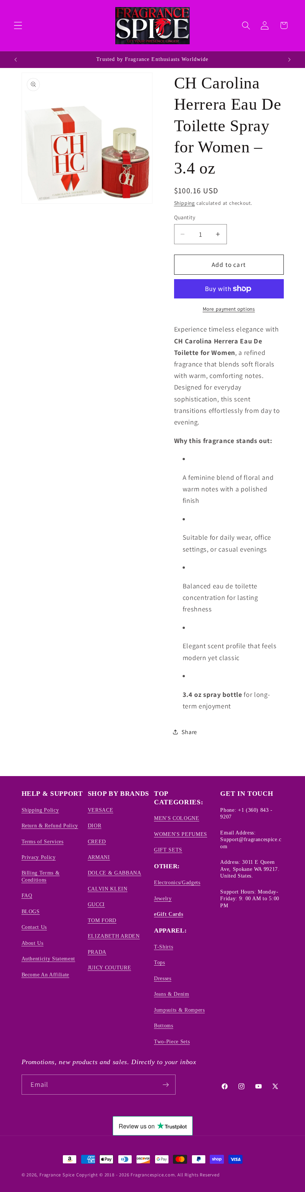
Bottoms (163, 1025)
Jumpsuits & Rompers (179, 1010)
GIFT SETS (168, 850)
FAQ (27, 895)
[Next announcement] (289, 59)
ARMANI (99, 857)
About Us (33, 943)
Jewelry (163, 898)
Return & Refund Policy (50, 825)
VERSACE (100, 810)
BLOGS (31, 911)
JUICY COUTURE (109, 967)
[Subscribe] (165, 1085)
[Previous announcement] (15, 59)
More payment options (229, 309)
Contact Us (34, 927)
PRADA (97, 952)
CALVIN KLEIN (108, 889)
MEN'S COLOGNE (176, 818)
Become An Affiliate (46, 975)
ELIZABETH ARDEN (114, 936)
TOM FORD (102, 920)
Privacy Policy (39, 857)
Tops (159, 962)
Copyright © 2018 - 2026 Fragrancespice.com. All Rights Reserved (148, 1175)
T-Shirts (163, 947)
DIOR (95, 825)
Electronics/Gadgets (177, 882)
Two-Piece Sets (172, 1041)
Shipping (184, 203)
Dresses (162, 978)
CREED (97, 841)
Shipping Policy (40, 810)
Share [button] (189, 732)
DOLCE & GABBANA (114, 873)
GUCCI (96, 904)
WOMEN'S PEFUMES (180, 834)
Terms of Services (43, 841)
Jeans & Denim (171, 994)
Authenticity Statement (49, 959)
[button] (18, 25)
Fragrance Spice (57, 1175)
